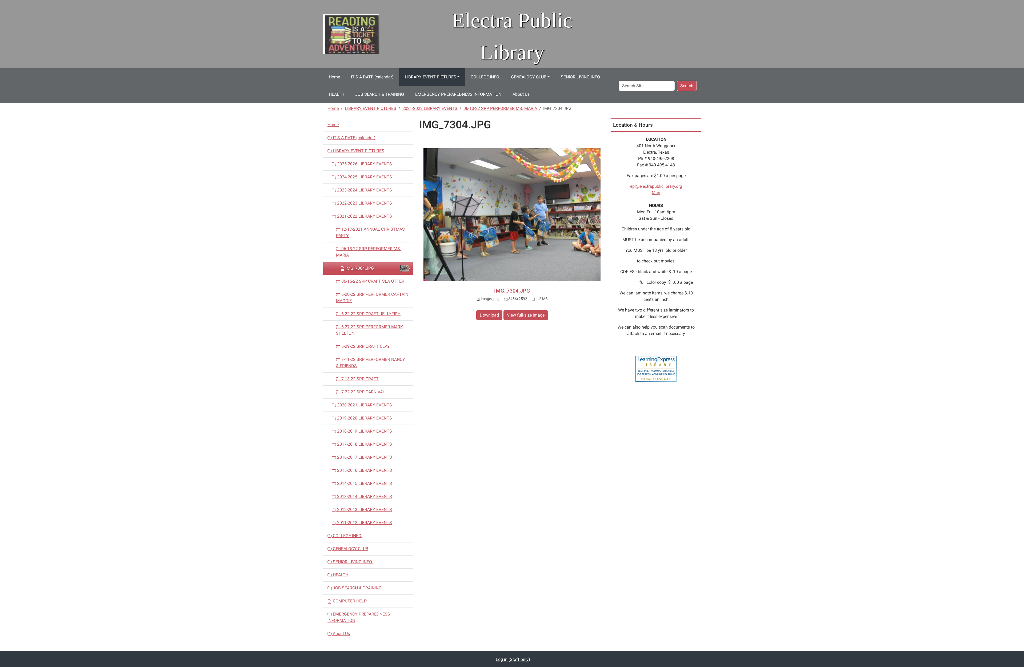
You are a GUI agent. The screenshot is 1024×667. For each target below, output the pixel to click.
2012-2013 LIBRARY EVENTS (364, 509)
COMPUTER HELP (349, 601)
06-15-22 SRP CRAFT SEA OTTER (372, 281)
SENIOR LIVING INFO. (581, 76)
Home (334, 76)
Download (489, 315)
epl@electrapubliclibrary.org (656, 186)
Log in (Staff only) (513, 659)
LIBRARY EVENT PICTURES (430, 76)
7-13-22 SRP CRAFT (359, 378)
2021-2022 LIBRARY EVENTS (429, 108)
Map (656, 192)
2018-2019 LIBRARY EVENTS (364, 431)
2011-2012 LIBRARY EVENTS (364, 522)
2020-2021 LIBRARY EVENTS (364, 405)
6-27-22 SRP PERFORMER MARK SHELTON (369, 330)
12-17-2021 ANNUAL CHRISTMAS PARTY (370, 232)
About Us (521, 94)
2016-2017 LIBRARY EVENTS (364, 457)
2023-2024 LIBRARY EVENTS (364, 190)
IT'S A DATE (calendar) (372, 76)
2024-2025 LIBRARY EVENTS (364, 176)
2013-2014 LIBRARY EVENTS (364, 496)
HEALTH (336, 94)
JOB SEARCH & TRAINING (379, 94)
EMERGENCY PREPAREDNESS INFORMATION (458, 94)
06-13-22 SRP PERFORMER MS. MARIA (500, 108)
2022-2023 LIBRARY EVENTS (364, 203)
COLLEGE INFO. (485, 76)
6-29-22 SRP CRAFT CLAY (365, 346)
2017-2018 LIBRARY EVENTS (364, 444)
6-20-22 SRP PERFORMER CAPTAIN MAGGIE (372, 297)
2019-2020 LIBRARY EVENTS (364, 418)
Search (686, 85)
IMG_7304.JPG (512, 290)
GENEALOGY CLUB (528, 76)
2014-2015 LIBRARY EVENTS (364, 483)
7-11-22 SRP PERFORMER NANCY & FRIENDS (370, 362)
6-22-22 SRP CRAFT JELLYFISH (370, 313)
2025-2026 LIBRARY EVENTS (364, 163)
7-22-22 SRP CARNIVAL (362, 391)
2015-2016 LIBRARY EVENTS (364, 470)
